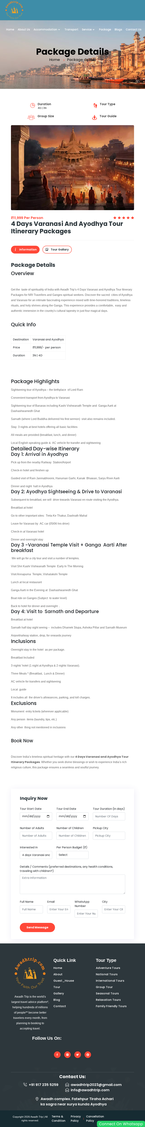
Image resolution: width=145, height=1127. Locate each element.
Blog (56, 1000)
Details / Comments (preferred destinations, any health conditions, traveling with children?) (66, 869)
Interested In (29, 847)
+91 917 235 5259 (43, 1084)
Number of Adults (32, 828)
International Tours (110, 981)
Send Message (37, 927)
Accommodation (45, 29)
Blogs (118, 29)
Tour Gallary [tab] (59, 249)
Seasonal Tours (107, 993)
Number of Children (70, 828)
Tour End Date (66, 809)
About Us (24, 29)
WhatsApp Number (82, 904)
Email (51, 902)
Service (87, 29)
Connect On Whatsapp (121, 1123)
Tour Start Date (31, 809)
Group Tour (104, 987)
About (58, 974)
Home (10, 29)
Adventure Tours (108, 968)
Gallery (58, 993)
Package (105, 29)
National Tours (107, 974)
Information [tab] (28, 249)
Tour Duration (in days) (109, 809)
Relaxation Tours (108, 1000)
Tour (56, 987)
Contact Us (133, 29)
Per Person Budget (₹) (71, 847)
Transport (71, 29)
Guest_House (63, 981)
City (105, 902)
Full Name (26, 902)
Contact (59, 1006)
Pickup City (100, 828)
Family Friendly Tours (111, 1006)
